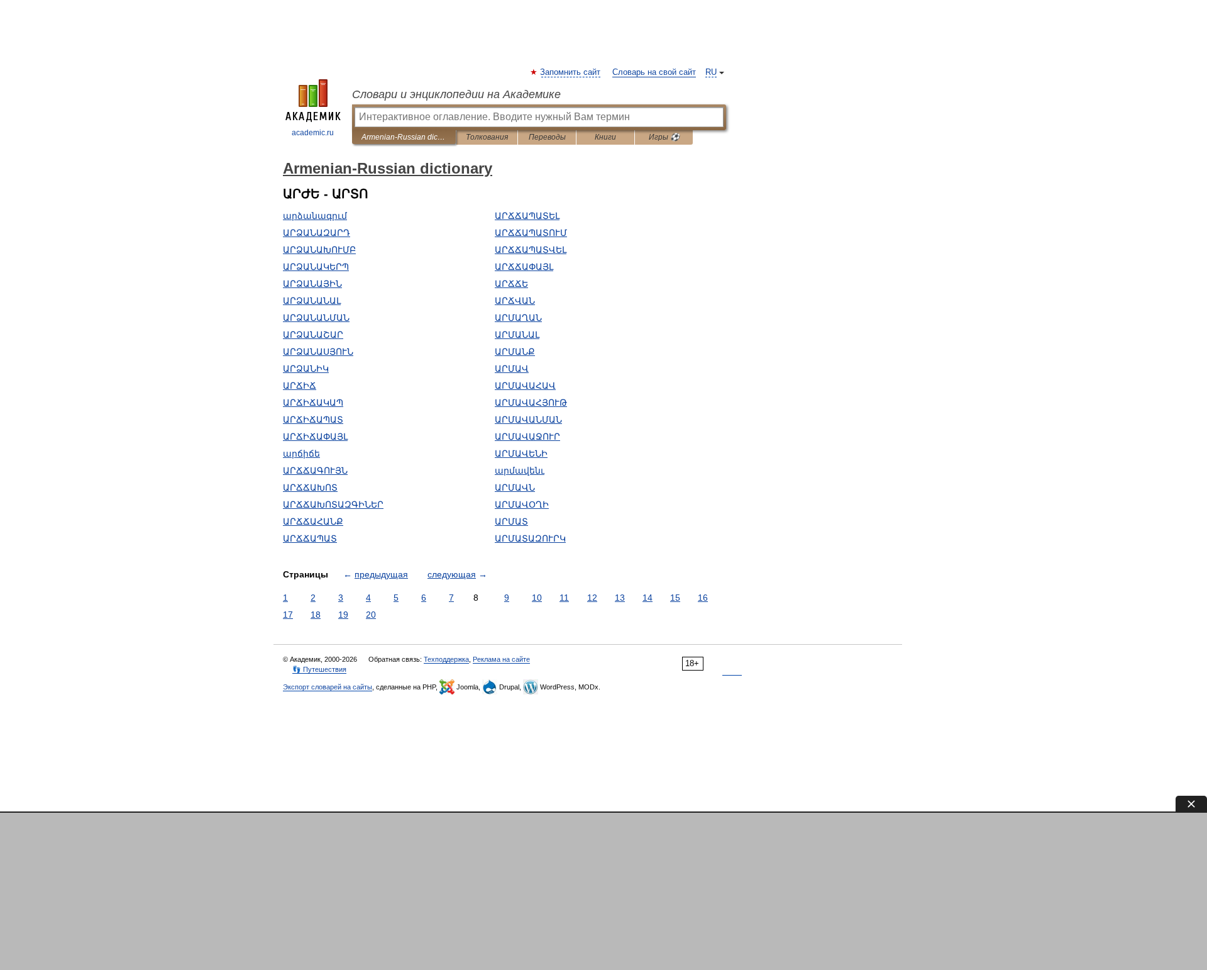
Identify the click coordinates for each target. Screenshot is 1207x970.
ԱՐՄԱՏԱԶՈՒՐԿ (530, 538)
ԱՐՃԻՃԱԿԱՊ (313, 403)
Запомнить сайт (570, 72)
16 (703, 598)
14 (647, 598)
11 (564, 598)
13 (620, 598)
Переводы (547, 137)
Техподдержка (446, 659)
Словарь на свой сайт (654, 72)
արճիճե (301, 454)
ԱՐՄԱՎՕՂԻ (522, 504)
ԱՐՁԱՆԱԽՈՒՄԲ (319, 250)
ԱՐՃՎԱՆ (515, 301)
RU (711, 72)
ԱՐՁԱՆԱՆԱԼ (312, 301)
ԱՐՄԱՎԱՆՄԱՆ (528, 420)
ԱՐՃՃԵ (511, 284)
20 (371, 615)
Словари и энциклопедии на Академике (456, 94)
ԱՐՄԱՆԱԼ (517, 335)
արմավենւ (519, 470)
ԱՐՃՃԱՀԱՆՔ (313, 521)
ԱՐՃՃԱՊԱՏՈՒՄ (531, 233)
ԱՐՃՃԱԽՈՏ (310, 487)
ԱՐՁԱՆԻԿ (306, 369)
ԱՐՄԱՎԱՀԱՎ (525, 386)
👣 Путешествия (319, 669)
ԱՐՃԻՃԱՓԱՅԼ (315, 437)
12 (592, 598)
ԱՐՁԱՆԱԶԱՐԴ (316, 233)
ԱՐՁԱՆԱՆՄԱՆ (316, 318)
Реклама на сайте (501, 659)
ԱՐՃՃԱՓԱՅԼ (524, 267)
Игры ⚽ (664, 137)
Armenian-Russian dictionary (403, 137)
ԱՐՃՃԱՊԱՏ (310, 538)
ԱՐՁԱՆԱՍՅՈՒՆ (318, 352)
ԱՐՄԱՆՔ (515, 352)
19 (343, 615)
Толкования (487, 137)
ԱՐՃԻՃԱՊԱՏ (313, 420)
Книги (605, 137)
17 (288, 615)
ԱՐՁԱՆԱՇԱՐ (313, 335)
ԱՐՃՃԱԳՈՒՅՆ (315, 470)
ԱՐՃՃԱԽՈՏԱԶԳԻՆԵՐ (333, 504)
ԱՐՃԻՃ (299, 386)
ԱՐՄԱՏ (511, 521)
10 (537, 598)
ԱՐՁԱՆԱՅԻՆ (312, 284)
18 (316, 615)
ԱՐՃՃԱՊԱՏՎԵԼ (530, 250)
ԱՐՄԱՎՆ (515, 487)
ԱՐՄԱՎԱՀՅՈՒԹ (531, 403)
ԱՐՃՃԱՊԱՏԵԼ (527, 216)
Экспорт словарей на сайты (327, 687)
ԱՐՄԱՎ (512, 369)
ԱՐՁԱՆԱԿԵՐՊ (316, 267)
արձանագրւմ (315, 216)
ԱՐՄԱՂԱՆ (518, 318)
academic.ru (313, 132)
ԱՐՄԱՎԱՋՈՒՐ (527, 437)
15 (675, 598)
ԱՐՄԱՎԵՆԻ (521, 454)
